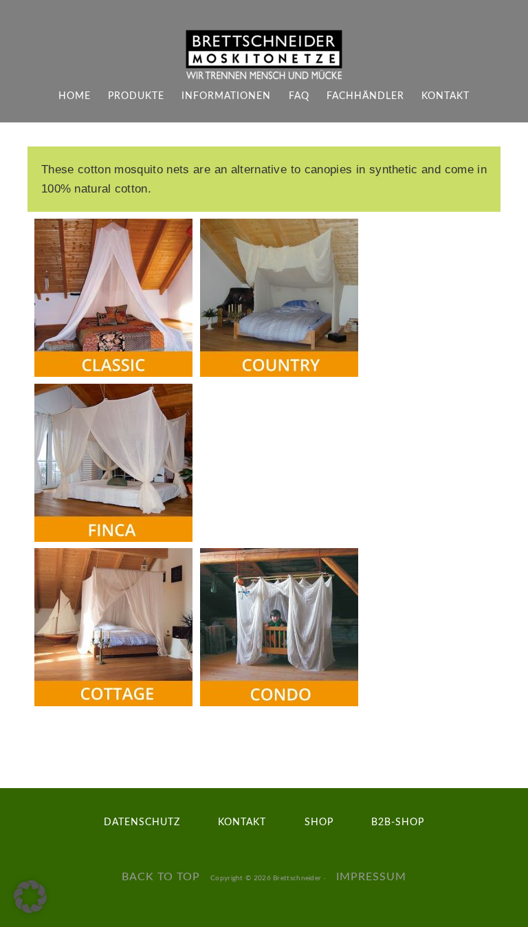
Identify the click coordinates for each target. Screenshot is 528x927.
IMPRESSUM (371, 876)
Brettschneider (296, 878)
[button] (30, 896)
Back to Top (161, 876)
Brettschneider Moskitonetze (264, 55)
